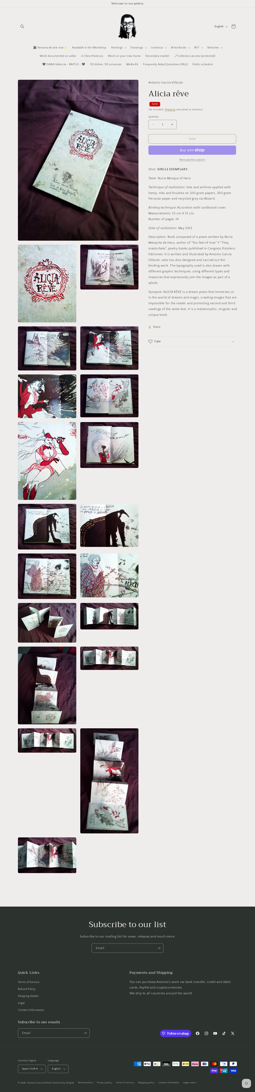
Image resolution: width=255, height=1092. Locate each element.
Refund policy (85, 1082)
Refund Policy (27, 989)
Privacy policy (104, 1082)
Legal (21, 1003)
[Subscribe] (158, 948)
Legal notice (189, 1082)
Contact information (168, 1082)
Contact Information (31, 1010)
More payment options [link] (192, 159)
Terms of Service (28, 982)
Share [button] (157, 326)
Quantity (153, 116)
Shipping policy (146, 1082)
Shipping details (28, 996)
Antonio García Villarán (39, 1083)
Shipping (170, 109)
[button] (22, 26)
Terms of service (125, 1082)
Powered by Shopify (63, 1083)
